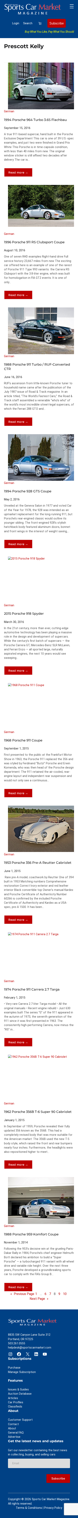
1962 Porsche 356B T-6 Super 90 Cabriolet (38, 1112)
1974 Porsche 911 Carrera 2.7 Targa (32, 989)
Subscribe (56, 23)
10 (65, 1294)
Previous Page (22, 1294)
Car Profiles (15, 1402)
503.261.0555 (16, 1343)
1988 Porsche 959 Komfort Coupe (31, 1234)
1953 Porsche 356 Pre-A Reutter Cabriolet (37, 863)
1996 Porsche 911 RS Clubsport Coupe (34, 242)
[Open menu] (71, 6)
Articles (13, 1398)
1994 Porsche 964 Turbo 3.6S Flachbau (35, 120)
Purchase (14, 1367)
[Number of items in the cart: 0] (39, 23)
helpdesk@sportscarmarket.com (29, 1347)
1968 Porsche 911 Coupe (23, 740)
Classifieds (15, 1406)
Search (27, 23)
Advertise (14, 1436)
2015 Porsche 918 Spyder (24, 613)
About (12, 1428)
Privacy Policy (53, 1507)
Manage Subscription (22, 1372)
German (9, 111)
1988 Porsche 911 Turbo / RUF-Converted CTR (37, 366)
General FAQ (16, 1432)
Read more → (20, 173)
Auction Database (20, 1393)
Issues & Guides (18, 1389)
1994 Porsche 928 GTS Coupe (27, 491)
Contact (13, 1424)
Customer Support (20, 1419)
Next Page (39, 1299)
